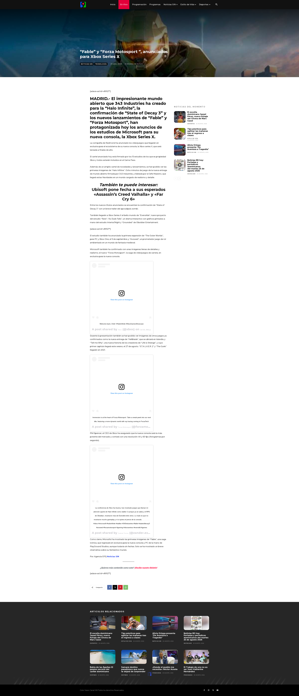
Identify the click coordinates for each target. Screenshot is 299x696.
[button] (216, 4)
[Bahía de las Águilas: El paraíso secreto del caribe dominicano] (102, 657)
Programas (156, 673)
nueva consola (104, 136)
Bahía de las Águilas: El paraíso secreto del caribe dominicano (101, 669)
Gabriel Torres (123, 533)
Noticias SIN (87, 64)
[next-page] (179, 178)
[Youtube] (217, 690)
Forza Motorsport (124, 427)
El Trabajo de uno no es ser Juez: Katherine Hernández (195, 669)
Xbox (120, 330)
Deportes (191, 123)
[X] (115, 587)
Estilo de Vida (192, 138)
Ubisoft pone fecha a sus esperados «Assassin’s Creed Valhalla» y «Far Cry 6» (128, 194)
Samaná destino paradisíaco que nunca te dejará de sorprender (133, 669)
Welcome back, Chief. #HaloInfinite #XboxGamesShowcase (122, 324)
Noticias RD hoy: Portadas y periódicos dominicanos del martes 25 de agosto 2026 (195, 165)
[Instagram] (208, 690)
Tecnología (101, 64)
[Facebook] (109, 587)
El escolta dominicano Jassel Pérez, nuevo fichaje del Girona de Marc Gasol (197, 116)
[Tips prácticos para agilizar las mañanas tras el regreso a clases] (180, 134)
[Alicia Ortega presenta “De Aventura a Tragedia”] (180, 150)
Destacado (191, 174)
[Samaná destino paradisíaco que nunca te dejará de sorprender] (134, 657)
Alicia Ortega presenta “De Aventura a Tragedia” (198, 147)
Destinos (93, 675)
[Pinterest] (120, 587)
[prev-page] (175, 178)
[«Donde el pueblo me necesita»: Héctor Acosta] (165, 657)
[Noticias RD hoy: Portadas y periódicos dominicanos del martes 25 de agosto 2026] (180, 165)
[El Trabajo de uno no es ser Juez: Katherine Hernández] (196, 657)
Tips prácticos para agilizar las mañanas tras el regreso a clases (197, 132)
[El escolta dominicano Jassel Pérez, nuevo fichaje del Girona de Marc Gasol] (180, 117)
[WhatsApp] (125, 587)
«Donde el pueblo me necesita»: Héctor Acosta (164, 668)
